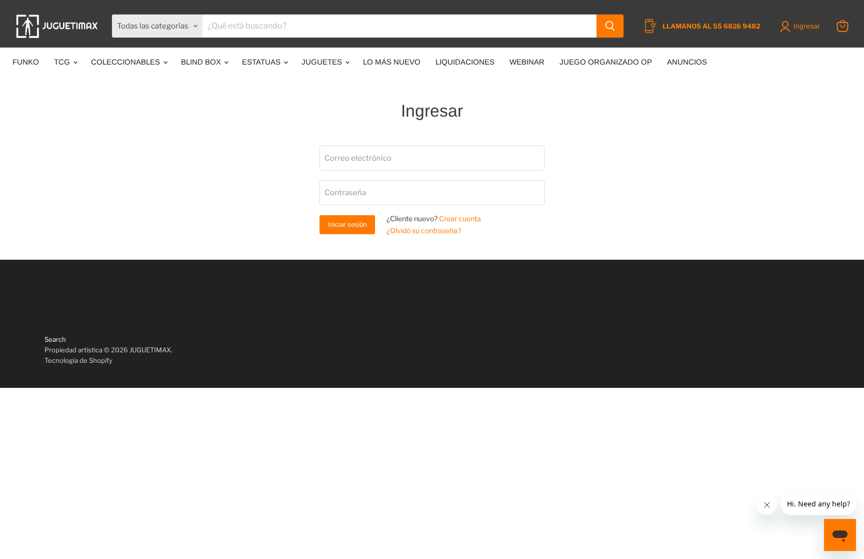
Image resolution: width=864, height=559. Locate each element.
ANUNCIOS (687, 62)
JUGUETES (323, 62)
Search (55, 339)
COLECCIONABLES (126, 62)
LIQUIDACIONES (465, 62)
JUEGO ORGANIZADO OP (606, 62)
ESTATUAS (262, 62)
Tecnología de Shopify (78, 360)
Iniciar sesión (347, 224)
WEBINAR (527, 62)
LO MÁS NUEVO (391, 62)
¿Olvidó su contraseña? (423, 230)
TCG (63, 62)
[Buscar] (610, 26)
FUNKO (25, 62)
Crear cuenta (460, 218)
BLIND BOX (202, 62)
